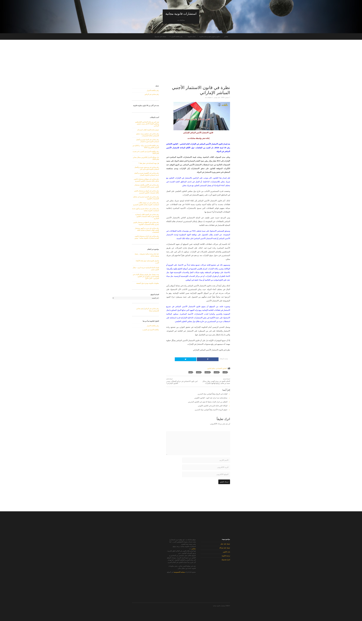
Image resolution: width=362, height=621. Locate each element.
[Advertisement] (181, 62)
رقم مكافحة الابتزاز (177, 36)
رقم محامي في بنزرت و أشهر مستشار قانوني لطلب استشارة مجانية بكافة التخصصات (147, 230)
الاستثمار (207, 372)
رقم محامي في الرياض (152, 94)
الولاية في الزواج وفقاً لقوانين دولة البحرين (212, 394)
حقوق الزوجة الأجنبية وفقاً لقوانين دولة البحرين (211, 410)
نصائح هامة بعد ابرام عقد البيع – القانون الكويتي (210, 398)
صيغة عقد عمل (225, 544)
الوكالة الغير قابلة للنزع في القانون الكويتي (212, 406)
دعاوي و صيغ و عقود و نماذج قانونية (209, 36)
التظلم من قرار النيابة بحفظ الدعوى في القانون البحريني (207, 402)
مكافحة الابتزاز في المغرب (150, 329)
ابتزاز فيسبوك (225, 559)
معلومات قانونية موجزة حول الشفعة (147, 283)
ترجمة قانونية (226, 556)
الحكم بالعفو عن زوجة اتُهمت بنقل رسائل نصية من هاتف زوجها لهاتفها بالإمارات (216, 381)
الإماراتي (216, 372)
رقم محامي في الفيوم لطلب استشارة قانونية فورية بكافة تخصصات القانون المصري (147, 216)
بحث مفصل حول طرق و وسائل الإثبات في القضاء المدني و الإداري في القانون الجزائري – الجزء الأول (146, 276)
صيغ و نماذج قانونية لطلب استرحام (148, 130)
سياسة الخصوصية (179, 572)
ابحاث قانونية (191, 36)
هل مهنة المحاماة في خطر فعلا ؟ (148, 163)
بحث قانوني (226, 552)
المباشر (198, 372)
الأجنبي (224, 372)
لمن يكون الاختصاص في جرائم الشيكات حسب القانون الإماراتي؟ (181, 381)
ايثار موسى (217, 97)
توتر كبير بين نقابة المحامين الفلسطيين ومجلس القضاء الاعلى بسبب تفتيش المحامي (147, 124)
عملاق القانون (211, 368)
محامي (226, 36)
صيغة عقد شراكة (224, 548)
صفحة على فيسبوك (160, 36)
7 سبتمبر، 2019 (225, 97)
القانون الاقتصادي (221, 368)
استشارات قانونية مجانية (181, 13)
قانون (190, 372)
